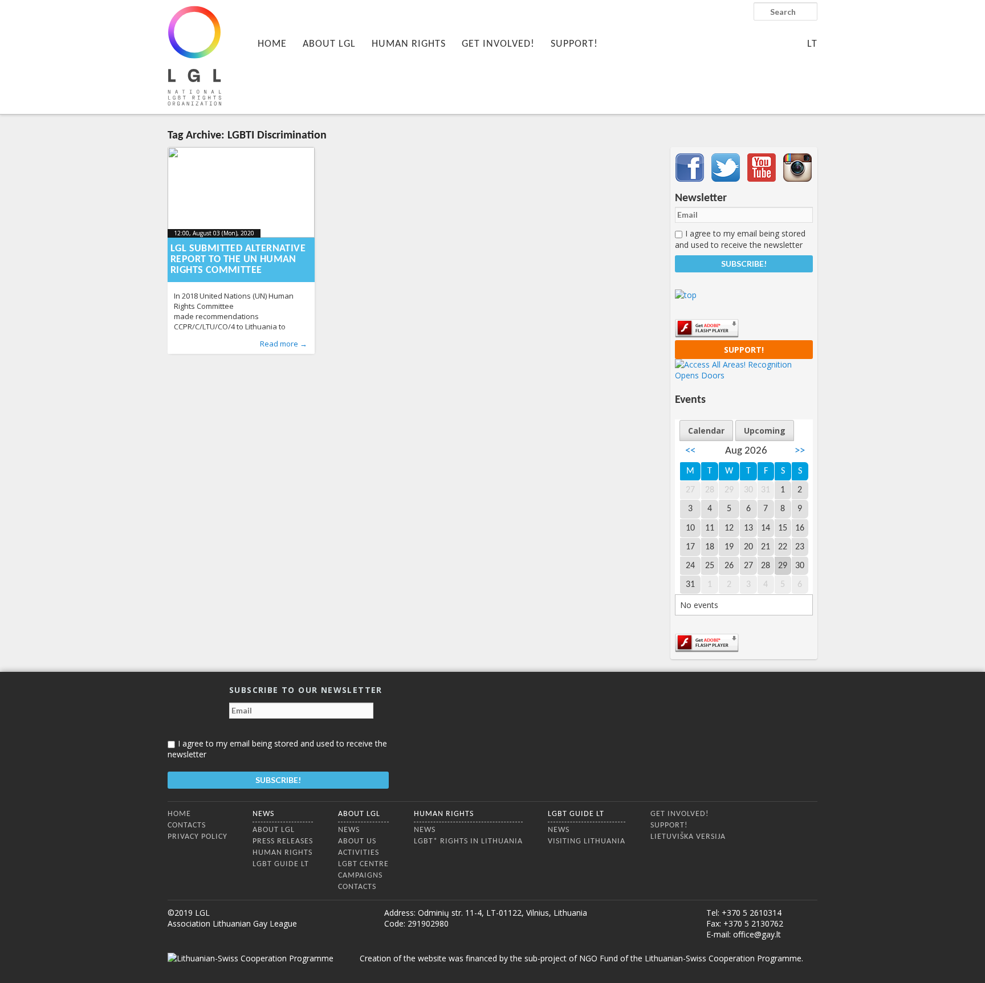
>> (800, 451)
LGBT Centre (363, 864)
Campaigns (360, 875)
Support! (574, 44)
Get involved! (498, 44)
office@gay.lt (757, 934)
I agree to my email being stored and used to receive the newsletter (740, 239)
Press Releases (283, 841)
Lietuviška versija (688, 837)
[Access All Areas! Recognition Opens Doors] (744, 375)
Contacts (187, 825)
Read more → (283, 343)
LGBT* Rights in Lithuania (468, 841)
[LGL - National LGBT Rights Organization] (194, 55)
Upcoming (764, 430)
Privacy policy (197, 837)
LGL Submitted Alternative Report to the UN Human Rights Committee (238, 259)
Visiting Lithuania (586, 841)
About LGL (329, 44)
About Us (357, 841)
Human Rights (409, 44)
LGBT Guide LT (281, 864)
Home (272, 44)
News (263, 814)
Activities (358, 853)
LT (812, 44)
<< (690, 451)
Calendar (706, 430)
